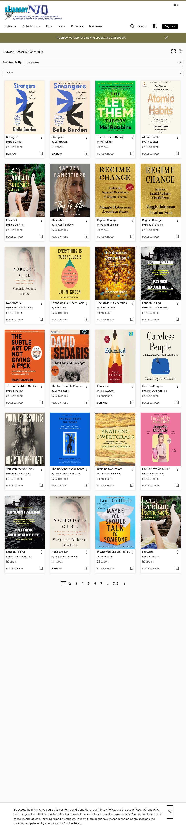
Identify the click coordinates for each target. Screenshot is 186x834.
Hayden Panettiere (64, 224)
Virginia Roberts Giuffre (21, 307)
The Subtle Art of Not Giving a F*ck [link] (22, 386)
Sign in (170, 26)
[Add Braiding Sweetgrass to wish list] (132, 486)
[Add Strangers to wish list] (41, 154)
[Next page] (124, 584)
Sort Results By (12, 62)
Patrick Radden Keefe (156, 307)
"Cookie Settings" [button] (64, 819)
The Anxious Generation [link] (112, 303)
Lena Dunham (16, 224)
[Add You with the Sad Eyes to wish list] (41, 486)
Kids (49, 26)
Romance (77, 26)
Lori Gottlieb (106, 556)
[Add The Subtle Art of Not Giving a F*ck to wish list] (41, 403)
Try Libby (62, 38)
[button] (138, 27)
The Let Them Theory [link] (110, 137)
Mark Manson (16, 390)
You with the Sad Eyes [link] (20, 469)
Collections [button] (30, 26)
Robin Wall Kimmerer (110, 473)
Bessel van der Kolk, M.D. (67, 473)
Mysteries (95, 26)
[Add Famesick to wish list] (41, 237)
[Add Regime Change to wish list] (132, 237)
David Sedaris (62, 390)
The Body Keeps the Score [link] (68, 469)
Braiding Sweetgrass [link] (109, 469)
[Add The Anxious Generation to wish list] (132, 320)
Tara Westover (107, 390)
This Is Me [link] (58, 220)
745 (115, 584)
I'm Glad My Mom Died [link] (156, 469)
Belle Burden (15, 141)
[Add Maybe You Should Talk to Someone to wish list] (132, 568)
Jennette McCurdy (154, 473)
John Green (60, 307)
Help (175, 5)
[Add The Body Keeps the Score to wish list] (86, 486)
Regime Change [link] (106, 220)
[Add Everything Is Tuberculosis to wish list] (86, 320)
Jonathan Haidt (108, 307)
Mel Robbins (106, 141)
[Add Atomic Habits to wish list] (177, 154)
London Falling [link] (151, 303)
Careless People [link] (152, 386)
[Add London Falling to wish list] (177, 320)
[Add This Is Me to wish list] (86, 237)
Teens (61, 26)
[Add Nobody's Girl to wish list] (41, 320)
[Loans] (154, 27)
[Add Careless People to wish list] (177, 403)
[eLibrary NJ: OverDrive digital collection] (33, 13)
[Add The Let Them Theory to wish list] (132, 154)
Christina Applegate (19, 473)
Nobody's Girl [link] (14, 303)
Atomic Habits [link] (150, 137)
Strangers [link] (12, 137)
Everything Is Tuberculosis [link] (68, 303)
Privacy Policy (106, 809)
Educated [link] (103, 386)
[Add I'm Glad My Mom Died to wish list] (177, 486)
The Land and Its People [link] (67, 386)
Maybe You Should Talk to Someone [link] (113, 552)
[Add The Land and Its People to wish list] (86, 403)
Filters (9, 72)
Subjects (10, 26)
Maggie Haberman (109, 224)
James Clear (151, 141)
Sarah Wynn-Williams (156, 390)
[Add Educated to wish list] (132, 403)
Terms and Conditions (77, 809)
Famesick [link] (11, 220)
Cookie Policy (72, 823)
